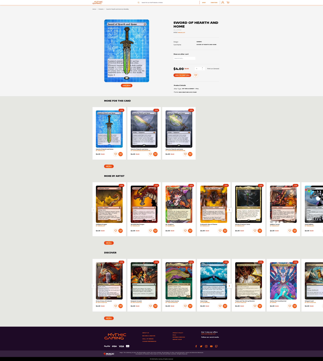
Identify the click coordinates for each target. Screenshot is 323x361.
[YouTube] (211, 346)
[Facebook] (196, 346)
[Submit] (138, 2)
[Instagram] (206, 346)
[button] (229, 209)
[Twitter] (201, 346)
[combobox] (151, 2)
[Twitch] (216, 346)
